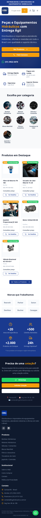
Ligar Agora (22, 391)
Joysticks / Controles (9, 459)
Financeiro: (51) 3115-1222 (13, 496)
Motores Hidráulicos (9, 442)
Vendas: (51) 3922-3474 (12, 493)
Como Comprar (7, 473)
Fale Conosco (22, 55)
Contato (4, 476)
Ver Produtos (18, 49)
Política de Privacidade (10, 480)
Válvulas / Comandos (9, 446)
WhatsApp (22, 380)
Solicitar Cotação (20, 385)
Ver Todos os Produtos (19, 282)
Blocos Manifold (7, 449)
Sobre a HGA (6, 470)
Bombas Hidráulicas (9, 439)
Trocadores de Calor (9, 456)
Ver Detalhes (12, 195)
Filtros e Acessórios (8, 453)
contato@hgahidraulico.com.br (15, 500)
